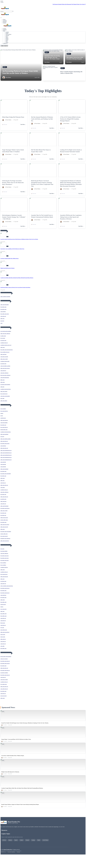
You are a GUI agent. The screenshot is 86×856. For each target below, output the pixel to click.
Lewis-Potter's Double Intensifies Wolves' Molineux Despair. (10, 258)
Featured (4, 29)
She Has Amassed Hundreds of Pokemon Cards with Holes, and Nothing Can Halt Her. (42, 118)
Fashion (4, 28)
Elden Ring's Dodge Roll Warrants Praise (13, 117)
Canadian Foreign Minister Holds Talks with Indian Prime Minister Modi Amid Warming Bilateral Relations (17, 277)
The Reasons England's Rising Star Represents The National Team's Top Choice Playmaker (63, 4)
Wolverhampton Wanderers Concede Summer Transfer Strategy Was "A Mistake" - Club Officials (14, 217)
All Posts (5, 20)
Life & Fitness (8, 34)
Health (7, 33)
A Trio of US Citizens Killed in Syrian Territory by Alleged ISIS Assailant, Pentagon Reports (70, 118)
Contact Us (5, 43)
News (7, 36)
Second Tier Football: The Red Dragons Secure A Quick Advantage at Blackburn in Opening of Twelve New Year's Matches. (19, 239)
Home (4, 19)
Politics (7, 38)
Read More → (23, 124)
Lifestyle (7, 35)
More (4, 30)
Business (5, 21)
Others (7, 37)
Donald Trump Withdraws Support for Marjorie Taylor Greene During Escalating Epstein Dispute (15, 287)
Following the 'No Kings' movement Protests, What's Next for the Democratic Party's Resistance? (13, 182)
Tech (7, 41)
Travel (7, 42)
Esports (4, 22)
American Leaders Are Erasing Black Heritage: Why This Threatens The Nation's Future (52, 57)
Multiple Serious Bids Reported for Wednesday (10, 771)
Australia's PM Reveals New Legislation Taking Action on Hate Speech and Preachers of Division (71, 217)
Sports (7, 39)
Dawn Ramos (8, 77)
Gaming (7, 32)
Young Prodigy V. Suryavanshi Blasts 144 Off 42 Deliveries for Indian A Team (12, 248)
